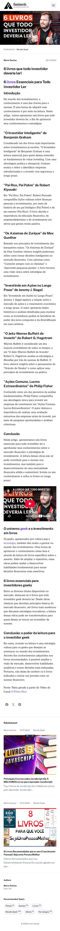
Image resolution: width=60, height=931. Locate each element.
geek (24, 528)
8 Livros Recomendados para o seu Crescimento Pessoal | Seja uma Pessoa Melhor (29, 853)
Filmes (10, 905)
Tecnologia (45, 912)
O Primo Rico (19, 691)
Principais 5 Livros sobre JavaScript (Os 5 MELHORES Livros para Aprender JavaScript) (28, 780)
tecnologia (10, 543)
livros (11, 82)
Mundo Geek (22, 49)
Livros (37, 905)
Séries (30, 912)
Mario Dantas (10, 60)
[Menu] (53, 5)
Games (23, 905)
